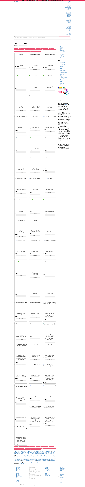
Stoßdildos (17, 477)
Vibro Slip (42, 48)
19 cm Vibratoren (24, 457)
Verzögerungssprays (68, 34)
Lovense (61, 66)
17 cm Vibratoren (42, 457)
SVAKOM (61, 71)
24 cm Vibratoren (51, 457)
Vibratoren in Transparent (25, 456)
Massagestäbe (69, 6)
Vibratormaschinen (38, 51)
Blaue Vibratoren (38, 455)
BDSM (70, 24)
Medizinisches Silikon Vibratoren (40, 456)
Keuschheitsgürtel (68, 28)
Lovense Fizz (21, 65)
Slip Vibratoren (69, 9)
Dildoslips (17, 470)
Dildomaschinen (18, 469)
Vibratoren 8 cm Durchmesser (17, 460)
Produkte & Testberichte (62, 474)
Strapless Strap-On (18, 478)
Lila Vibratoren (29, 455)
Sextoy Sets (69, 23)
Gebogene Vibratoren (52, 460)
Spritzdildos (69, 4)
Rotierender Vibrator (36, 459)
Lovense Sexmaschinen (48, 470)
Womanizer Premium (47, 475)
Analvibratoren (16, 48)
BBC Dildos (17, 468)
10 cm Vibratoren (24, 458)
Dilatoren (70, 11)
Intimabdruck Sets (68, 20)
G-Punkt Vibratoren (53, 49)
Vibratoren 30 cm (37, 458)
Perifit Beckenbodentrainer (48, 472)
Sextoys (61, 467)
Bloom (61, 75)
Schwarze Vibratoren (24, 455)
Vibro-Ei (60, 57)
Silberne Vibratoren (19, 456)
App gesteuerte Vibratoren (20, 459)
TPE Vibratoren (34, 456)
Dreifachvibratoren (33, 49)
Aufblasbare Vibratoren (42, 459)
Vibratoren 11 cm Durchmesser (32, 460)
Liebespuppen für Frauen (19, 472)
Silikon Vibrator (30, 456)
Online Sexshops (62, 477)
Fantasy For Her (62, 62)
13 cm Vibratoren (19, 458)
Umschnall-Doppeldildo (19, 479)
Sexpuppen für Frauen (68, 7)
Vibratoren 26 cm (33, 458)
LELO (63, 65)
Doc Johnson (62, 61)
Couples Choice (64, 78)
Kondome (69, 33)
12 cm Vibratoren (37, 457)
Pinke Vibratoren (33, 455)
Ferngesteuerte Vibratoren (46, 49)
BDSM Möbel (69, 25)
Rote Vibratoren (46, 455)
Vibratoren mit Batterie (47, 459)
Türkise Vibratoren (51, 455)
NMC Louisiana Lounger (48, 471)
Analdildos (69, 3)
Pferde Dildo (17, 474)
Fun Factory (63, 64)
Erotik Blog (61, 479)
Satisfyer (63, 70)
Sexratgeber (61, 480)
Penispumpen (69, 14)
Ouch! (61, 67)
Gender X (61, 84)
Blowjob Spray (69, 32)
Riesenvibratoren (27, 51)
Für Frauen (69, 1)
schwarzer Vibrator (47, 474)
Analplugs (69, 2)
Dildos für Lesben (28, 462)
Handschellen (69, 27)
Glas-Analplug (46, 468)
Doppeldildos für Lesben (33, 462)
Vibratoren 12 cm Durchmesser (40, 460)
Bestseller (69, 10)
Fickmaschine (46, 467)
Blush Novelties (62, 76)
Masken (70, 29)
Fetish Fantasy (62, 63)
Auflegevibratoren (21, 48)
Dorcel (61, 79)
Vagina (69, 111)
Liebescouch (69, 22)
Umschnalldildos (69, 5)
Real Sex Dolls (69, 16)
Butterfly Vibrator (27, 49)
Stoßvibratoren (37, 48)
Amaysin (61, 73)
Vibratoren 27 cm (46, 458)
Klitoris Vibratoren (27, 48)
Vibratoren (69, 8)
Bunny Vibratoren (22, 49)
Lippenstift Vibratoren (16, 51)
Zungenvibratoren (51, 48)
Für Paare (69, 19)
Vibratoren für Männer (67, 17)
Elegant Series (62, 82)
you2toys (63, 72)
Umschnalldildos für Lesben (45, 462)
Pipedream (61, 68)
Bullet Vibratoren (16, 49)
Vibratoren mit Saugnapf (26, 459)
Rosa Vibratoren (42, 455)
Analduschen (69, 31)
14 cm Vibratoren (28, 457)
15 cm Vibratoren (33, 457)
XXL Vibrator (46, 48)
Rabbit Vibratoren (33, 48)
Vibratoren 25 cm (28, 458)
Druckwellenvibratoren (39, 49)
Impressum (61, 482)
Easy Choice (62, 80)
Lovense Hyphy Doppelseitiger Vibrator (35, 65)
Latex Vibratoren (51, 456)
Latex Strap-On (47, 469)
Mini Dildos (17, 473)
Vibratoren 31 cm (51, 458)
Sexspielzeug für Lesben (39, 462)
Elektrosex (69, 26)
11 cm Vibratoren (46, 457)
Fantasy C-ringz (62, 83)
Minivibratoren (22, 51)
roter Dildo (46, 473)
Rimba (61, 69)
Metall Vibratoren (47, 456)
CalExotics (63, 77)
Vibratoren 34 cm (42, 458)
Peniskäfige (69, 30)
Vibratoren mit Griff (32, 459)
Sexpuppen (69, 15)
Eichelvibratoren (69, 18)
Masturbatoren (68, 12)
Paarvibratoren (69, 21)
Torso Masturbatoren (68, 13)
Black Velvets (62, 74)
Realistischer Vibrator (46, 460)
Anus (59, 112)
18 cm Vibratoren (19, 457)
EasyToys (61, 81)
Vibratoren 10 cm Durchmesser (25, 460)
